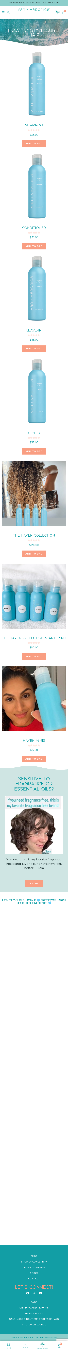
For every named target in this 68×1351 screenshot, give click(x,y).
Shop (34, 1256)
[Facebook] (27, 1293)
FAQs (34, 1302)
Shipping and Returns (34, 1307)
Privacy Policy (34, 1313)
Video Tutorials (34, 1267)
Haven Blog (42, 1348)
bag (59, 1348)
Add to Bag (34, 758)
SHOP (25, 1348)
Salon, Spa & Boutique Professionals (34, 1319)
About (34, 1273)
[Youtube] (40, 1293)
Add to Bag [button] (34, 143)
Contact (34, 1278)
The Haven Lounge (34, 1324)
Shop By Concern (32, 1261)
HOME (8, 1348)
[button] (34, 883)
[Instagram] (34, 1293)
